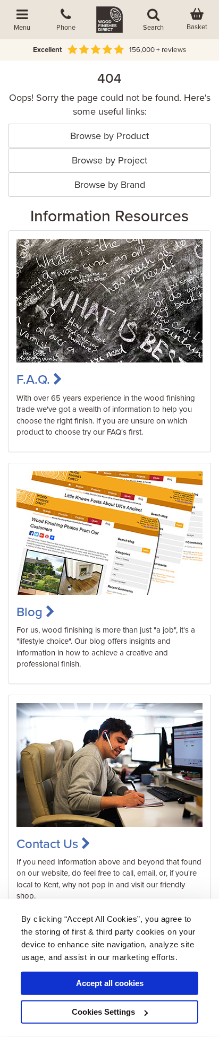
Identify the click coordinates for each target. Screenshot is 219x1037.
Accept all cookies (110, 983)
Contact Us (48, 844)
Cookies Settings (103, 1011)
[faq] (109, 300)
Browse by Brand (109, 185)
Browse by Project (109, 160)
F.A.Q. (34, 379)
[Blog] (109, 532)
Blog (31, 612)
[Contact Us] (109, 764)
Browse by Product (109, 136)
